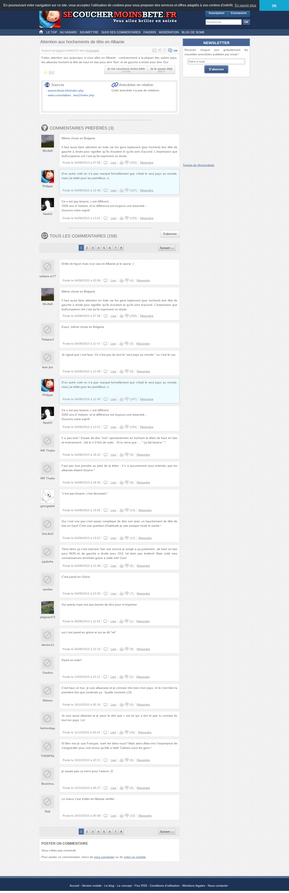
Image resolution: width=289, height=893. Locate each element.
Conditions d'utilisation (165, 885)
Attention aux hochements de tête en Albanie (82, 41)
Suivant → (167, 247)
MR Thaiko (47, 450)
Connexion (239, 13)
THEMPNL (48, 756)
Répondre (146, 162)
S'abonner (170, 233)
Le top (51, 32)
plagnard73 (47, 617)
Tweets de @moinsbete (198, 165)
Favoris (149, 32)
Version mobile (92, 885)
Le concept (124, 885)
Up (122, 162)
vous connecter (104, 857)
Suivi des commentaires (120, 32)
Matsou (48, 700)
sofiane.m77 (47, 276)
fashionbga (47, 728)
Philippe (47, 186)
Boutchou (47, 783)
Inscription (216, 13)
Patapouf (48, 339)
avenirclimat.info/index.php (66, 90)
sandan (48, 589)
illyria (59, 50)
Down (127, 162)
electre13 (47, 644)
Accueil (74, 885)
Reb (47, 811)
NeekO (47, 214)
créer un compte (135, 857)
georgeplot (47, 506)
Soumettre (89, 32)
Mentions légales (193, 885)
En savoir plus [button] (245, 5)
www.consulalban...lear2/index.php (71, 95)
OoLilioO (48, 533)
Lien (113, 162)
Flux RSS (141, 885)
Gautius (48, 672)
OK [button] (274, 5)
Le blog (109, 885)
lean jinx (47, 367)
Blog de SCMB (193, 32)
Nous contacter (218, 885)
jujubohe (47, 561)
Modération (169, 32)
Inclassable (92, 50)
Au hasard (68, 32)
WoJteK (48, 150)
